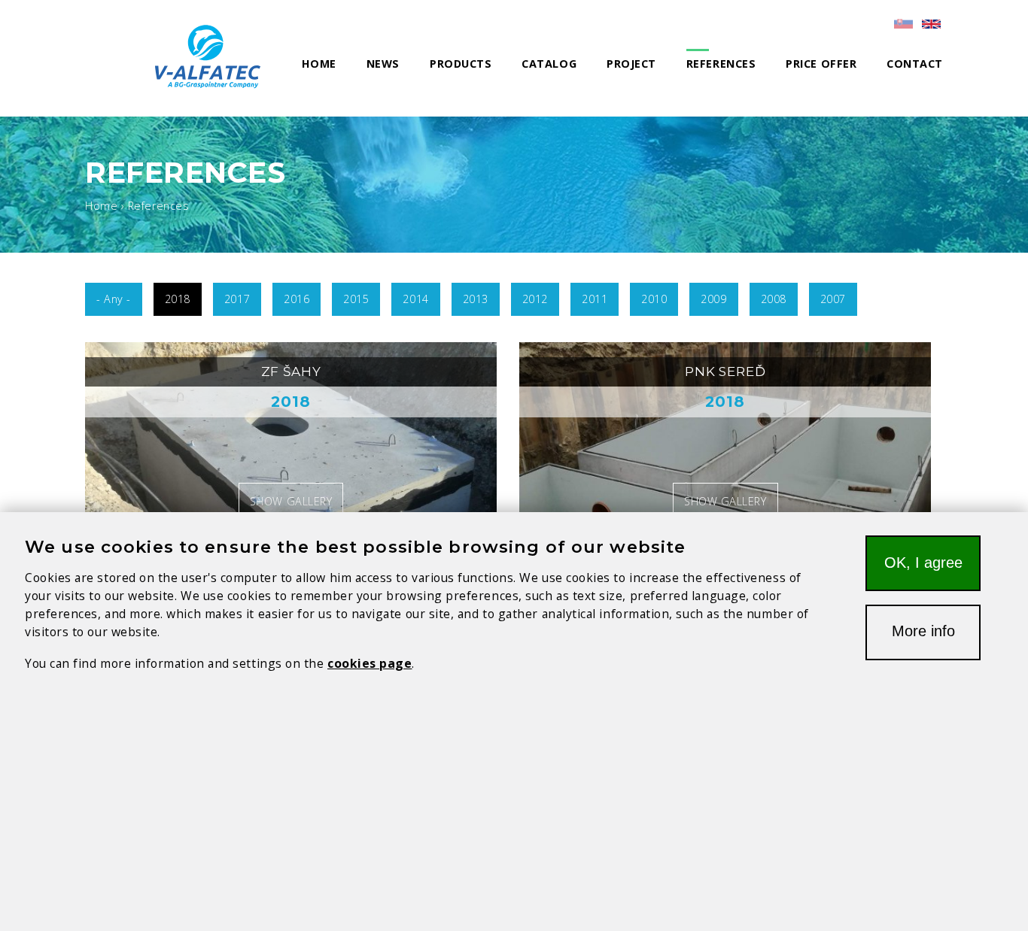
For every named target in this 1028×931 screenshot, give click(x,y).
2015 (356, 299)
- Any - (113, 299)
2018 (177, 299)
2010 (654, 299)
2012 (535, 299)
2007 (833, 299)
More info (923, 631)
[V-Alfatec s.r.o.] (213, 56)
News (383, 63)
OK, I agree (923, 562)
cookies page (369, 663)
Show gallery (291, 501)
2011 (594, 299)
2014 (415, 299)
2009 (713, 299)
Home (319, 63)
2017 (237, 299)
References (721, 63)
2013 (475, 299)
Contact (915, 63)
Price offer (821, 63)
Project (631, 63)
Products (460, 63)
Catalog (549, 63)
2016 (296, 299)
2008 (773, 299)
